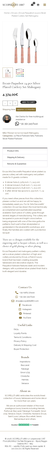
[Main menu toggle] (44, 5)
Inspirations (25, 362)
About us (25, 391)
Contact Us (25, 287)
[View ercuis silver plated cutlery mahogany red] (8, 73)
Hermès (25, 380)
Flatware (39, 136)
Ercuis (14, 13)
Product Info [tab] (13, 151)
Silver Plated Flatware (12, 139)
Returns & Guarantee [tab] (16, 164)
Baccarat (25, 365)
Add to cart (28, 102)
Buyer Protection (21, 349)
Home (6, 13)
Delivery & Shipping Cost (25, 345)
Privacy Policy (20, 341)
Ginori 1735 (25, 372)
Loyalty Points (20, 333)
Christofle (25, 376)
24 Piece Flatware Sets (24, 136)
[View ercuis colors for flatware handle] (20, 73)
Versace (25, 383)
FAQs (16, 329)
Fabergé (25, 369)
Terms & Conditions (22, 337)
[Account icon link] (38, 5)
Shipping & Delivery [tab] (15, 157)
